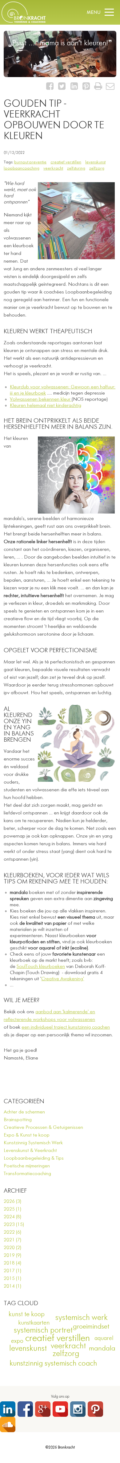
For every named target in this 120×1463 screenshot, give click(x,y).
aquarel (103, 1338)
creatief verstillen (65, 162)
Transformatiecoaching (27, 1173)
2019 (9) (12, 1255)
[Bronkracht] (24, 21)
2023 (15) (14, 1224)
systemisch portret (43, 1330)
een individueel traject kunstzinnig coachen (66, 1027)
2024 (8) (12, 1217)
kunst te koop (27, 1314)
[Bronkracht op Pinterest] (95, 1409)
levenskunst (95, 162)
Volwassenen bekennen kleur (41, 399)
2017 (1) (12, 1270)
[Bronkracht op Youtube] (60, 1409)
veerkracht (53, 168)
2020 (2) (12, 1247)
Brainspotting (18, 1119)
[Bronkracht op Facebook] (25, 1409)
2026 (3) (12, 1201)
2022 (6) (12, 1232)
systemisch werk (81, 1318)
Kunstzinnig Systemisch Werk (33, 1143)
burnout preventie (30, 162)
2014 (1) (12, 1286)
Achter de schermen (24, 1112)
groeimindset (91, 1326)
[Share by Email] (110, 87)
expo (17, 1341)
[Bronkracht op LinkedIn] (7, 1409)
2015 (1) (12, 1278)
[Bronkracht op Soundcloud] (7, 1424)
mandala (102, 1348)
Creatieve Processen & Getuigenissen (43, 1127)
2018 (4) (12, 1263)
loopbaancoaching (21, 168)
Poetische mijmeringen (27, 1166)
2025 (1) (12, 1209)
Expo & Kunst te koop (27, 1135)
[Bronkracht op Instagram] (78, 1409)
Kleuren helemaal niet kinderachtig (45, 405)
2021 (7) (12, 1240)
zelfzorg (96, 168)
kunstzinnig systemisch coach (53, 1363)
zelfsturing (76, 168)
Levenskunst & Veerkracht (30, 1150)
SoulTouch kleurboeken (41, 966)
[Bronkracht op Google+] (42, 1409)
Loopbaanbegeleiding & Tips (34, 1158)
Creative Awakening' (62, 979)
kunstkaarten (34, 1323)
